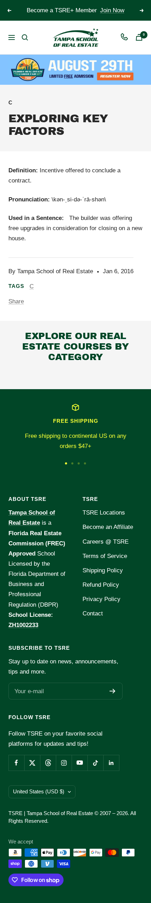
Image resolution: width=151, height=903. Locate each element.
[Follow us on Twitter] (32, 763)
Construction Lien (45, 375)
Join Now (112, 10)
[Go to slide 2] (72, 463)
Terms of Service (105, 556)
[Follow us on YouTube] (79, 763)
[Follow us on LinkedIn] (111, 763)
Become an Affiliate (108, 527)
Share (16, 301)
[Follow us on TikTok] (95, 763)
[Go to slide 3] (79, 463)
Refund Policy (101, 584)
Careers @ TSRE (106, 541)
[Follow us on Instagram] (64, 763)
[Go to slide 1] (66, 463)
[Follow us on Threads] (48, 763)
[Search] (25, 37)
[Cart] (139, 37)
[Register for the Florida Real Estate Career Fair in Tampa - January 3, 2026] (75, 69)
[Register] (113, 691)
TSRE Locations (104, 512)
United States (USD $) (38, 791)
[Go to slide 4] (85, 463)
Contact (93, 613)
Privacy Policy (101, 599)
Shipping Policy (103, 570)
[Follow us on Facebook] (16, 763)
